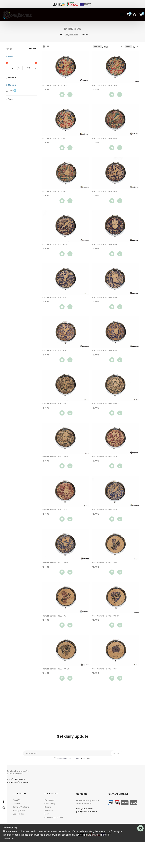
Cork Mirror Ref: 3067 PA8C (105, 509)
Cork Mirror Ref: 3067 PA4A (55, 297)
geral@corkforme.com (17, 782)
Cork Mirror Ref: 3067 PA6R (55, 457)
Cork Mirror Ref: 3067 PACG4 (105, 616)
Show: (128, 46)
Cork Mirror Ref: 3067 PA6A (55, 403)
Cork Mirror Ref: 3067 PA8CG (55, 563)
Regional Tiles (71, 34)
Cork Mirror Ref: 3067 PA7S (55, 509)
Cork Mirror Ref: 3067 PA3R (105, 244)
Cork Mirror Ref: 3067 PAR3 (105, 669)
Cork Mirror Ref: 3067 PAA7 (55, 616)
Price (10, 56)
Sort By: (97, 46)
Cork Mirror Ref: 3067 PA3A (105, 191)
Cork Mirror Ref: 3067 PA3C (55, 244)
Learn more (8, 838)
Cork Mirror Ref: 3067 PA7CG (105, 457)
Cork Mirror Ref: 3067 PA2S (55, 191)
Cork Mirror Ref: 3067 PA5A (55, 350)
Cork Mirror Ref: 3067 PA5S (105, 350)
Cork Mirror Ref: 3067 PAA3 (105, 563)
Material (12, 77)
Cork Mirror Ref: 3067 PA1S (55, 138)
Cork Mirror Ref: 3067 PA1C (105, 85)
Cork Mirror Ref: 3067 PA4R (105, 297)
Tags (10, 99)
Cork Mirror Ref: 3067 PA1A (55, 85)
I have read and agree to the (73, 758)
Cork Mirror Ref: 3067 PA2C (105, 138)
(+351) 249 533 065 (16, 779)
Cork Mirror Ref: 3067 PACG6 (55, 669)
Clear (33, 49)
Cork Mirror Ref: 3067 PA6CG (105, 403)
